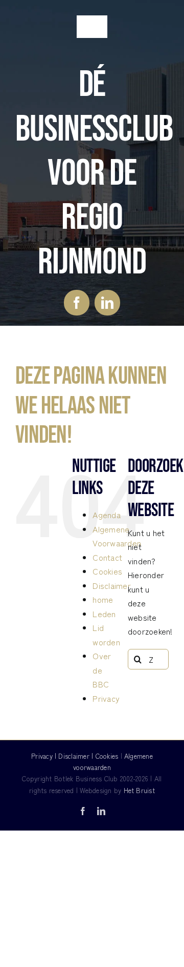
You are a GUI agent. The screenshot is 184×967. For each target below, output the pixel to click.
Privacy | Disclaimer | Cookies (74, 756)
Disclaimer (111, 585)
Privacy (106, 698)
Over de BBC (102, 669)
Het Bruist (139, 790)
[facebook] (76, 302)
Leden (104, 613)
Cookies (107, 571)
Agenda (106, 514)
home (103, 599)
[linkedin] (107, 302)
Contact (107, 557)
